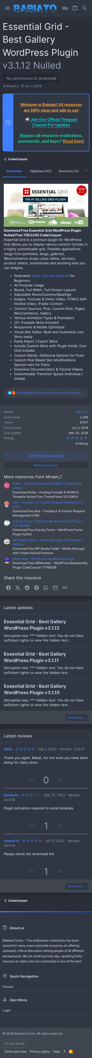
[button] (8, 8)
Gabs (8, 749)
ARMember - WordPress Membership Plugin (44, 559)
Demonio (11, 795)
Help (56, 1051)
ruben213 (11, 841)
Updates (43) (40, 171)
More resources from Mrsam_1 (33, 476)
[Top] (64, 1051)
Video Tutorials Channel (50, 276)
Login (6, 1010)
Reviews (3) (69, 171)
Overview (14, 171)
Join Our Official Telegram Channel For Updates (54, 122)
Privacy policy (40, 1051)
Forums (8, 987)
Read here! (73, 141)
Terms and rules (15, 1051)
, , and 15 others (48, 393)
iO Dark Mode (14, 1043)
